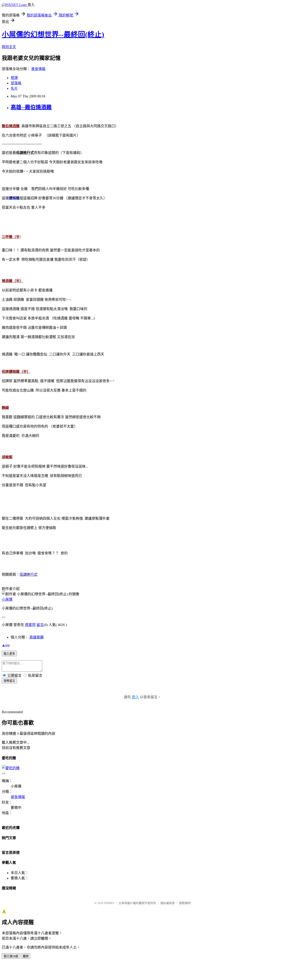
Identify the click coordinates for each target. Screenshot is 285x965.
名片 (14, 88)
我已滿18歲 (11, 956)
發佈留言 (9, 680)
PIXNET (109, 903)
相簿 (14, 78)
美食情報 (38, 69)
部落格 (16, 83)
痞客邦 (30, 625)
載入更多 (9, 653)
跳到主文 (9, 47)
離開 (25, 956)
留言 (40, 625)
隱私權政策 (167, 903)
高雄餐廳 (36, 637)
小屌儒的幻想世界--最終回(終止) (53, 34)
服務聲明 (185, 903)
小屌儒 (7, 599)
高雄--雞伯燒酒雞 (31, 107)
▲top (6, 645)
